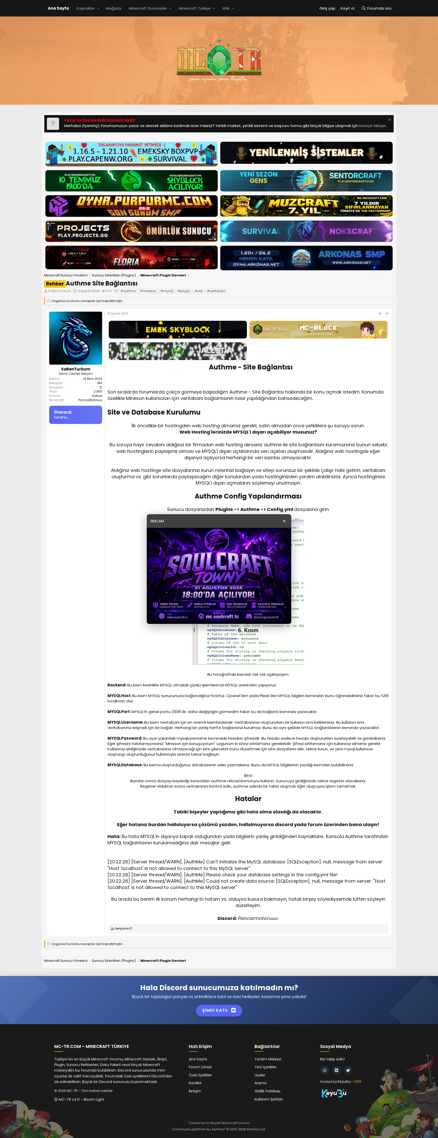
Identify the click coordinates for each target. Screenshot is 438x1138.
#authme (128, 291)
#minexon (148, 291)
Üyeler (259, 1075)
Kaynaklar (86, 8)
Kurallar (195, 1083)
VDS (357, 1081)
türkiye (97, 396)
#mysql (166, 291)
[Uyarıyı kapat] (389, 120)
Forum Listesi (200, 1067)
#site (198, 291)
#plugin (183, 291)
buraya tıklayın (372, 125)
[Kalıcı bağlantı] (110, 376)
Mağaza (113, 8)
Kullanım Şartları (268, 1099)
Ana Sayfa (58, 8)
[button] (98, 8)
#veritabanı (216, 291)
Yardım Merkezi (267, 1059)
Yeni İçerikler (265, 1067)
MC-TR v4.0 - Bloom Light (81, 1099)
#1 (387, 313)
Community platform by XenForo (219, 1129)
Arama (260, 1083)
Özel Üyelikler (200, 1075)
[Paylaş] (380, 314)
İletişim (195, 1091)
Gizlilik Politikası (267, 1091)
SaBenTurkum (59, 291)
